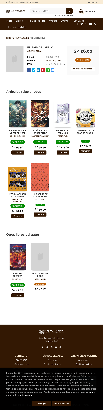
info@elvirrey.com (21, 364)
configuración (25, 395)
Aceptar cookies (61, 404)
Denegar (41, 404)
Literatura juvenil (21, 38)
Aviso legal (52, 360)
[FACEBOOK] (77, 24)
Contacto (24, 2)
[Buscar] (69, 11)
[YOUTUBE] (90, 24)
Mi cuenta (92, 2)
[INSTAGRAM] (86, 24)
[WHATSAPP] (95, 24)
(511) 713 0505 (21, 360)
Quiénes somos (12, 2)
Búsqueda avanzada (65, 15)
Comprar (17, 152)
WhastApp (33, 2)
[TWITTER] (82, 24)
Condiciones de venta (52, 364)
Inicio (8, 38)
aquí (91, 392)
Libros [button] (19, 20)
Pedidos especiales (84, 364)
